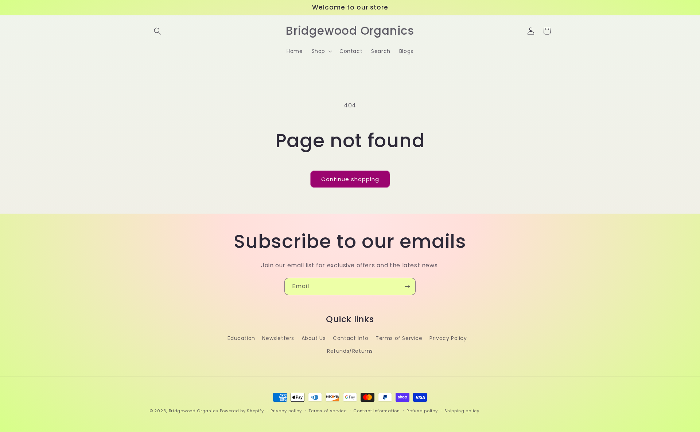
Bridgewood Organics (193, 411)
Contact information (376, 410)
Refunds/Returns (350, 351)
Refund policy (422, 410)
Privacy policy (286, 410)
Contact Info (350, 338)
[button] (157, 31)
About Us (314, 338)
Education (241, 338)
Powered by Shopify (242, 411)
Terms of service (327, 410)
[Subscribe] (407, 286)
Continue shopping (350, 179)
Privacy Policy (448, 338)
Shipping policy (461, 410)
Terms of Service (399, 338)
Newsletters (278, 338)
